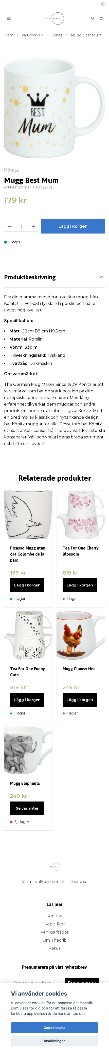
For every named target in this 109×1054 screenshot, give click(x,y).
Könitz (57, 35)
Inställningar (54, 1041)
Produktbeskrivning (30, 277)
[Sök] (93, 18)
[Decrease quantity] (9, 226)
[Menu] (8, 18)
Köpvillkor (54, 924)
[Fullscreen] (54, 108)
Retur (54, 948)
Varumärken (32, 35)
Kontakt (54, 916)
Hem (8, 35)
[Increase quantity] (33, 226)
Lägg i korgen (27, 585)
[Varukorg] (101, 18)
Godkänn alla (54, 1028)
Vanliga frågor (55, 932)
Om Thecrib (54, 940)
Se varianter (27, 808)
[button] (96, 110)
